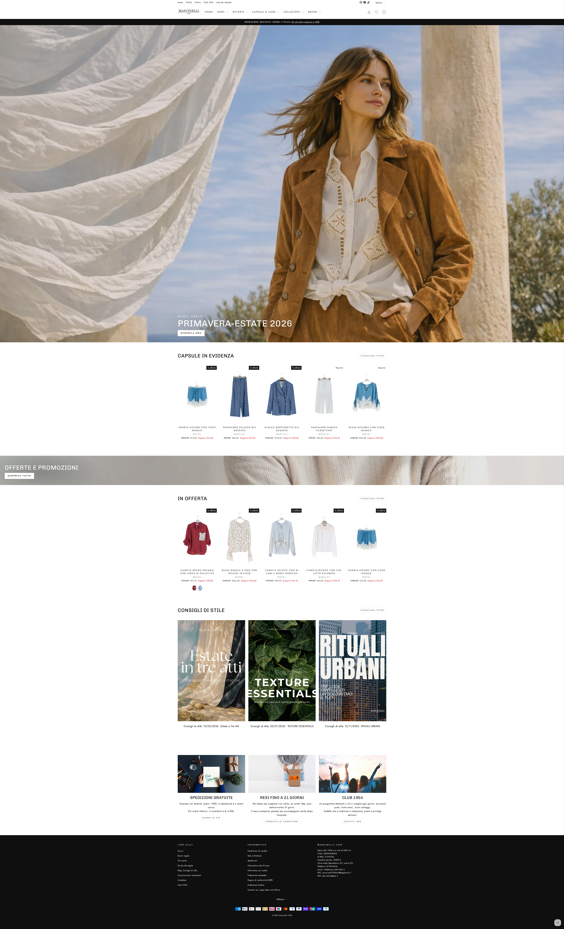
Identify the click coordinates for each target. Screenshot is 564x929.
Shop (221, 12)
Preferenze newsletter (257, 875)
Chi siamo (182, 860)
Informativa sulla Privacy (259, 865)
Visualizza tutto (372, 356)
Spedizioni (252, 860)
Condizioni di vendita (257, 850)
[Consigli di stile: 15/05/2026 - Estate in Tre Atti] (211, 670)
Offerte (239, 12)
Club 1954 (208, 2)
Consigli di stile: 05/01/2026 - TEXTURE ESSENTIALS (282, 726)
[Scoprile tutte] (282, 470)
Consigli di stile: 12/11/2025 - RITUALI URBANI (352, 726)
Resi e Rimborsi (255, 855)
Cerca (180, 850)
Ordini (198, 2)
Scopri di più (211, 818)
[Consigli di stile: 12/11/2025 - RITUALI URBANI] (352, 670)
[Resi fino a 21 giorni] (282, 774)
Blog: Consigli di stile (187, 870)
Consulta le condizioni (281, 821)
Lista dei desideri (224, 2)
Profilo (189, 2)
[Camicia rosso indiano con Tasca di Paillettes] (194, 587)
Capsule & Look (264, 12)
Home (180, 2)
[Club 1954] (352, 774)
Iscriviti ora (353, 821)
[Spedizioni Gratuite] (211, 774)
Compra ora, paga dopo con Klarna (264, 889)
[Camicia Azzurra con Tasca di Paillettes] (200, 587)
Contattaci (182, 880)
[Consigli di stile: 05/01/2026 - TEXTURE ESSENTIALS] (282, 670)
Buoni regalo (183, 855)
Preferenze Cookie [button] (256, 884)
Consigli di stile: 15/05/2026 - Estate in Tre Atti (211, 726)
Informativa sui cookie (257, 870)
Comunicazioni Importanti (189, 875)
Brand (313, 12)
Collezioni (293, 12)
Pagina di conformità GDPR (260, 880)
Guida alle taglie (185, 865)
